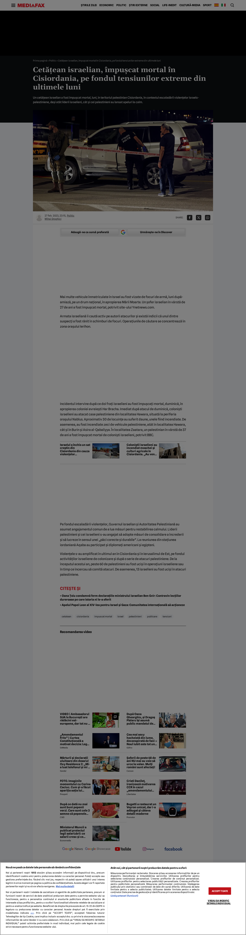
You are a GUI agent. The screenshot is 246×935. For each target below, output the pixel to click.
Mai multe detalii (65, 886)
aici (32, 913)
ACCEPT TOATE (220, 891)
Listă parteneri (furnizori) (124, 895)
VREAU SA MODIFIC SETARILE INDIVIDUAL (219, 902)
